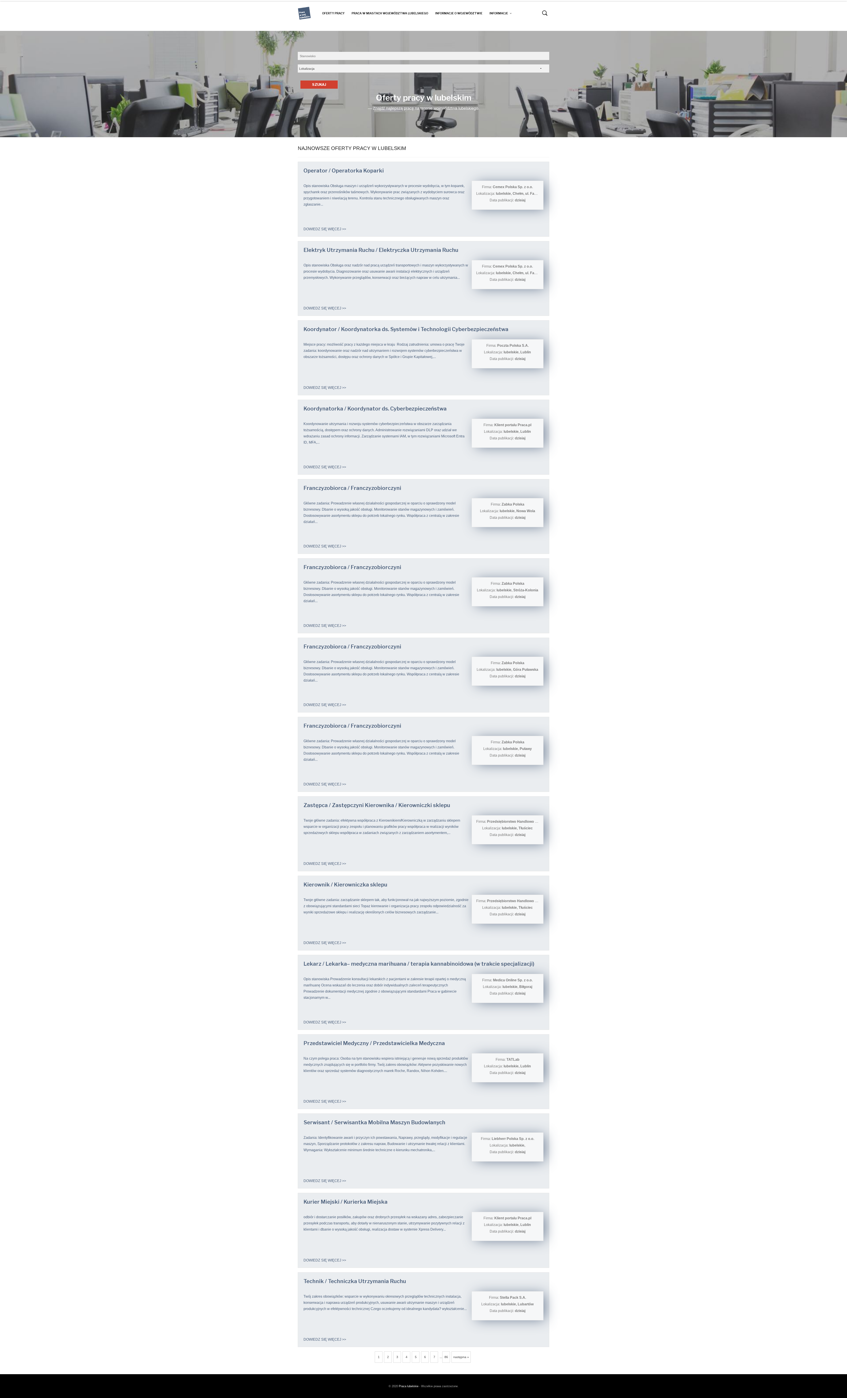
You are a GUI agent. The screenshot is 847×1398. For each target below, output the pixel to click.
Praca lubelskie (408, 1386)
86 (446, 1357)
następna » (461, 1357)
